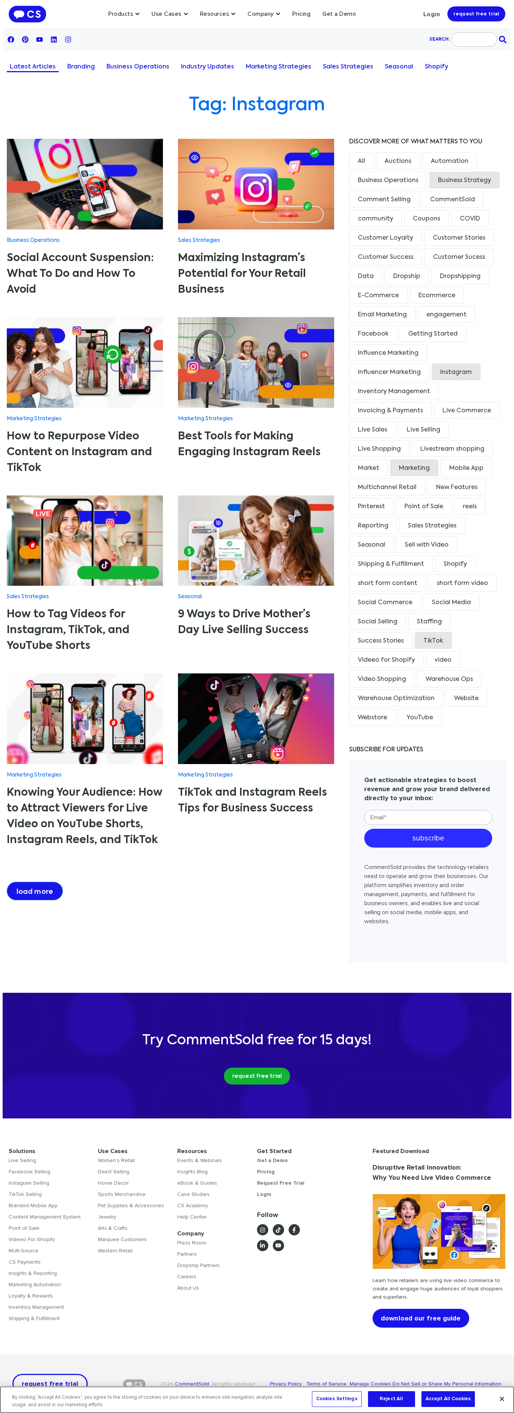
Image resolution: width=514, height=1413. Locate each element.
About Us (188, 1288)
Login (431, 14)
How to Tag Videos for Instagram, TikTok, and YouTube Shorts (68, 630)
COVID (470, 219)
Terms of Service (327, 1384)
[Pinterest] (25, 39)
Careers (186, 1276)
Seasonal (399, 67)
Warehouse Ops (449, 679)
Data (366, 276)
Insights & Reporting (33, 1273)
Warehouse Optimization (396, 699)
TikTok (433, 641)
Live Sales (372, 430)
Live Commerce (467, 411)
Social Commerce (385, 603)
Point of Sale (424, 507)
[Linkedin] (53, 39)
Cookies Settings (336, 1399)
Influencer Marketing (389, 372)
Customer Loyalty (385, 238)
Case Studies (193, 1194)
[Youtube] (39, 39)
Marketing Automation (35, 1284)
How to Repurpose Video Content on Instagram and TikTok (79, 452)
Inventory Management (394, 392)
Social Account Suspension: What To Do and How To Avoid (80, 274)
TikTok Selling (25, 1194)
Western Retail (115, 1250)
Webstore (372, 718)
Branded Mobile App (33, 1205)
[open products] (137, 13)
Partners (187, 1254)
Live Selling (423, 430)
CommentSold (452, 200)
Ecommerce (436, 296)
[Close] (502, 1398)
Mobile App (466, 468)
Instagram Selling (29, 1183)
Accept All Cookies (448, 1399)
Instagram (456, 372)
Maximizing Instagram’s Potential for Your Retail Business (242, 274)
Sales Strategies (348, 67)
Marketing (414, 468)
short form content (387, 583)
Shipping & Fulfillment (391, 564)
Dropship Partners (198, 1265)
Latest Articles (33, 67)
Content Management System (45, 1217)
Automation (449, 161)
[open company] (278, 13)
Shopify (436, 67)
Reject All (391, 1399)
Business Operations (137, 67)
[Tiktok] (278, 1229)
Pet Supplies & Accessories (131, 1205)
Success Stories (381, 641)
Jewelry (107, 1217)
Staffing (429, 622)
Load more (35, 892)
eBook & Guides (197, 1183)
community (375, 219)
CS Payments (25, 1262)
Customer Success (386, 257)
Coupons (426, 219)
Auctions (398, 161)
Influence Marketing (388, 353)
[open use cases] (186, 13)
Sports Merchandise (122, 1194)
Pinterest (371, 507)
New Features (457, 488)
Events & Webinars (199, 1160)
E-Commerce (378, 296)
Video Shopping (382, 679)
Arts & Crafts (113, 1228)
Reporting (373, 526)
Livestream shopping (452, 449)
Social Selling (377, 622)
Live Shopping (379, 449)
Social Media (451, 603)
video (443, 660)
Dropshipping (460, 276)
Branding (81, 67)
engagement (446, 315)
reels (470, 507)
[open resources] (233, 13)
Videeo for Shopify (386, 660)
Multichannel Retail (387, 488)
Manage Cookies (370, 1384)
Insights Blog (192, 1171)
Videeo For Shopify (32, 1239)
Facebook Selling (29, 1171)
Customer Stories (459, 238)
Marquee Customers (122, 1239)
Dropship (406, 276)
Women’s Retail (116, 1160)
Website (466, 699)
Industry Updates (207, 67)
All (361, 161)
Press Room (191, 1243)
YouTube (420, 718)
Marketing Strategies (278, 67)
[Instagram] (68, 39)
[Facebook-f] (294, 1229)
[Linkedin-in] (262, 1245)
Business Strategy (464, 181)
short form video (462, 583)
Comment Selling (384, 200)
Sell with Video (427, 545)
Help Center (192, 1217)
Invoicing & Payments (390, 411)
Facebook (373, 334)
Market (368, 468)
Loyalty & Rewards (31, 1296)
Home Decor (113, 1183)
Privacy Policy (288, 1384)
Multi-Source (23, 1250)
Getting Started (433, 334)
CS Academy (192, 1205)
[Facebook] (11, 39)
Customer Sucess (459, 257)
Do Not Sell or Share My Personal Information (447, 1384)
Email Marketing (382, 315)
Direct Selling (113, 1171)
